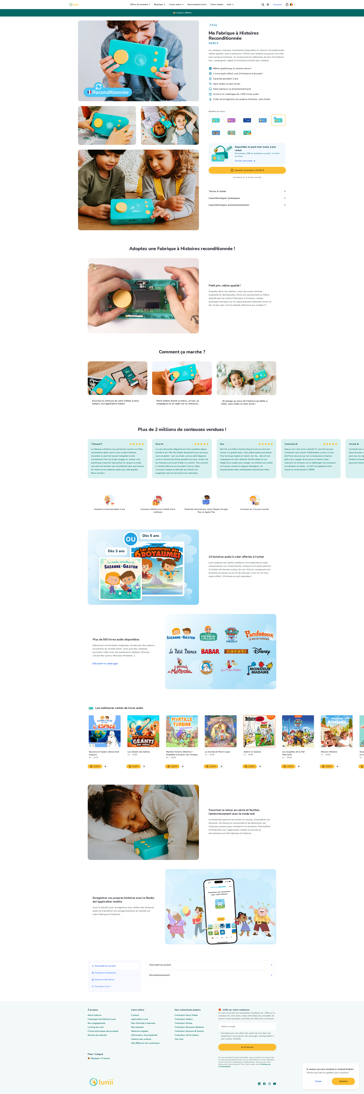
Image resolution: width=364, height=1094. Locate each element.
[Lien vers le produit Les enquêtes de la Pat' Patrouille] (298, 731)
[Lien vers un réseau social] (259, 1083)
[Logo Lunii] (73, 4)
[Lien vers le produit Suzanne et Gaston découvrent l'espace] (105, 731)
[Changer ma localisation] (293, 4)
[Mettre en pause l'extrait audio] (105, 766)
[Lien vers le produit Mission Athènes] (337, 731)
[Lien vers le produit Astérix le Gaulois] (259, 731)
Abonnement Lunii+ (197, 4)
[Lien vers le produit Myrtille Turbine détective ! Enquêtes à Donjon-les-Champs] (182, 731)
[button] (267, 4)
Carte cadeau (216, 4)
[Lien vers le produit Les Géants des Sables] (143, 731)
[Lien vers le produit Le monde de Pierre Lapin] (221, 731)
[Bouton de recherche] (262, 4)
